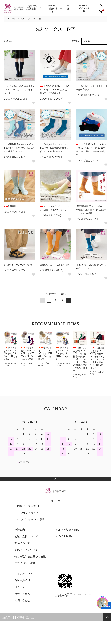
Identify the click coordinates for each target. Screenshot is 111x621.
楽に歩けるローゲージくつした (18, 265)
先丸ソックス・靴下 (35, 19)
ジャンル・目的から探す (53, 9)
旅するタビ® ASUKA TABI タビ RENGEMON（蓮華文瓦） (45, 354)
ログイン (19, 587)
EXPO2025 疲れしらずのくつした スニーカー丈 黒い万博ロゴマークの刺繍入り (54, 89)
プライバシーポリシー (27, 563)
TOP (7, 19)
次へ (68, 300)
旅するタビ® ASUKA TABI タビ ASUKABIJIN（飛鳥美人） (11, 354)
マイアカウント (23, 573)
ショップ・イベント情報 (84, 8)
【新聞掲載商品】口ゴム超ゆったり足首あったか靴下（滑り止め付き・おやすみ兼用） (91, 210)
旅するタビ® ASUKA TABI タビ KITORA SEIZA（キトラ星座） (28, 354)
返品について (22, 543)
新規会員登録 (22, 580)
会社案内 (19, 529)
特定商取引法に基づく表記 (30, 556)
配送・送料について (26, 536)
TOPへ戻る (55, 479)
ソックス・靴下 (18, 19)
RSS (58, 536)
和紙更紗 (12, 206)
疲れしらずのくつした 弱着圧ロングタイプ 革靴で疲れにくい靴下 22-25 (19, 89)
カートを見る (22, 593)
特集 (68, 7)
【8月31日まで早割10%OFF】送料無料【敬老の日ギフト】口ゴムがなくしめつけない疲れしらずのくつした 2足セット (80, 359)
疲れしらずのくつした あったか (54, 265)
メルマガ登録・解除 (67, 529)
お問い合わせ (22, 600)
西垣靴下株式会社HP (29, 506)
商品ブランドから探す (33, 7)
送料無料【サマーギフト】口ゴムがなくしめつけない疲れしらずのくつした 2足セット (55, 148)
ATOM (68, 536)
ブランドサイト (30, 512)
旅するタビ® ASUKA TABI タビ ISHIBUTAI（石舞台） (63, 354)
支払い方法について (26, 550)
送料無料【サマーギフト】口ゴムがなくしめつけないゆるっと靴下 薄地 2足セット (19, 148)
